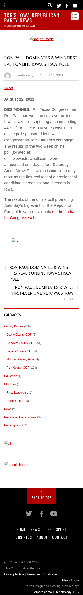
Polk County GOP (17, 367)
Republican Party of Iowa (20, 417)
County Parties (13, 326)
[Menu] (6, 5)
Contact (60, 537)
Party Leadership (17, 392)
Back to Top (41, 497)
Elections (10, 384)
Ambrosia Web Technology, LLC (56, 592)
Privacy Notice (14, 574)
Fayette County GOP (19, 351)
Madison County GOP (20, 359)
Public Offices (15, 400)
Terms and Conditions (42, 574)
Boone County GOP (19, 334)
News (7, 409)
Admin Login (70, 580)
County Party (23, 75)
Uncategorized (13, 425)
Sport (61, 529)
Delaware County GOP (20, 343)
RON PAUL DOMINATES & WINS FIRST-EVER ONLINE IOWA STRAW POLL (37, 273)
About (42, 537)
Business (23, 537)
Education (10, 376)
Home (21, 529)
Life (47, 529)
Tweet (8, 88)
